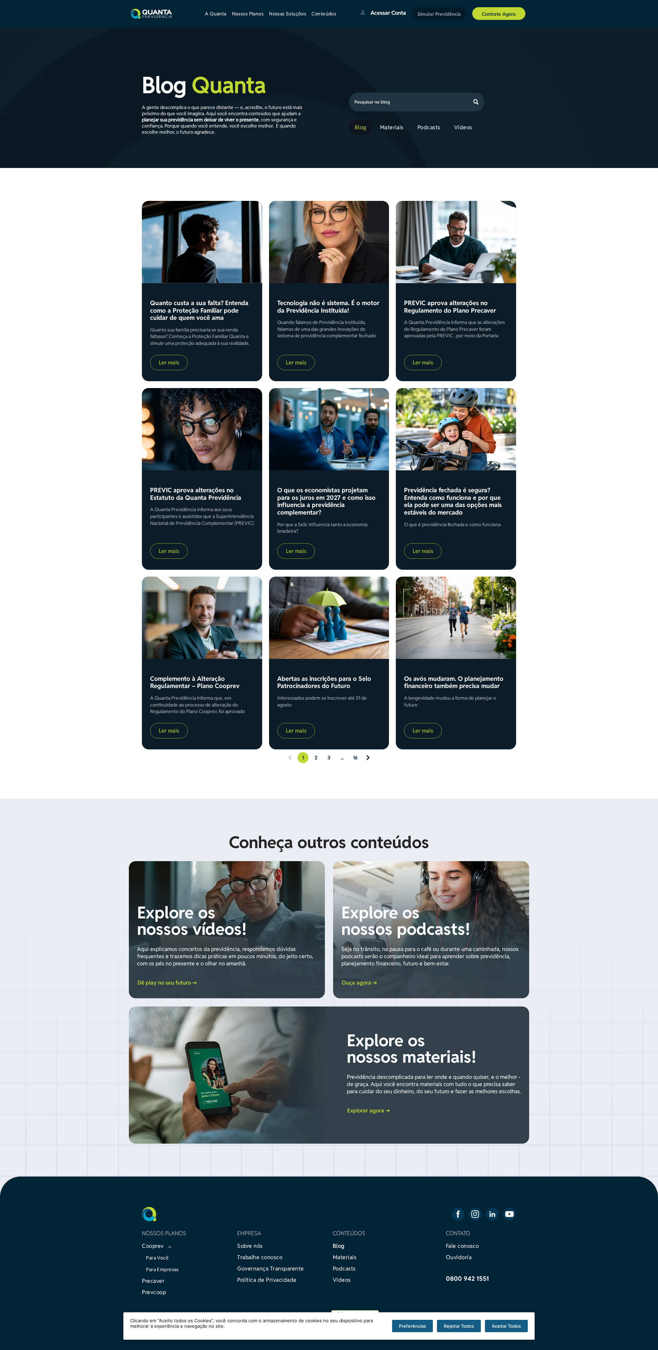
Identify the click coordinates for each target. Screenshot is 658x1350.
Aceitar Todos (506, 1326)
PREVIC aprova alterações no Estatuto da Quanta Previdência (195, 493)
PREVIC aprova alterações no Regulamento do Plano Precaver (450, 306)
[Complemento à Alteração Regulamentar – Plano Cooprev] (202, 618)
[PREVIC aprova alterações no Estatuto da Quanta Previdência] (202, 429)
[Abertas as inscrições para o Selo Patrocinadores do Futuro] (329, 618)
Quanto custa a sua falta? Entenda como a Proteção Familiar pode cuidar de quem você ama (199, 310)
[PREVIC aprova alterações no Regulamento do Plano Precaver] (456, 242)
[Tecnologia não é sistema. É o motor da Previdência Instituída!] (329, 242)
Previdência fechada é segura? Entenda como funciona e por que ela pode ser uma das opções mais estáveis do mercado (453, 501)
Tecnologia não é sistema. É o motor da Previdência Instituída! (328, 306)
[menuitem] (218, 13)
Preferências (412, 1326)
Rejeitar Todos (459, 1326)
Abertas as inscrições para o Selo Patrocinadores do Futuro (324, 682)
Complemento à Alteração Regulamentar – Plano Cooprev (195, 682)
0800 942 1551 (467, 1278)
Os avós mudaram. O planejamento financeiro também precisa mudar (453, 682)
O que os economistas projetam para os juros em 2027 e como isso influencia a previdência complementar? (326, 501)
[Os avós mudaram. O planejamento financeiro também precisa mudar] (456, 618)
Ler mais (169, 362)
